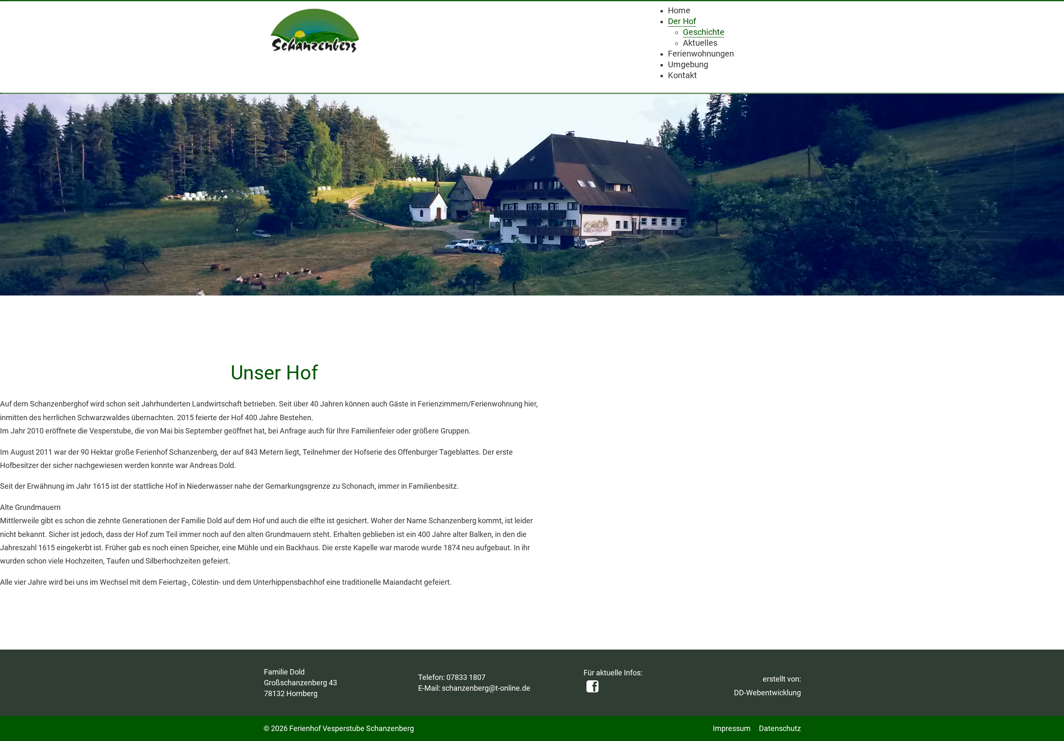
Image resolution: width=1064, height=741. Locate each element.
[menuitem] (679, 10)
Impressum (732, 728)
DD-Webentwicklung (767, 692)
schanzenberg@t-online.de (486, 688)
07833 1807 (465, 677)
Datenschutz (780, 728)
